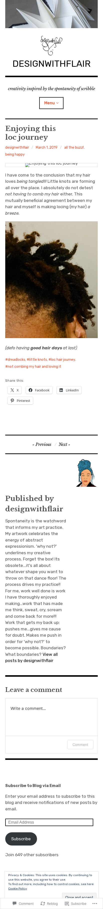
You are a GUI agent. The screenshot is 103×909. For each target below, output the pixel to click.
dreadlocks (16, 360)
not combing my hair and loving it (34, 366)
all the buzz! (74, 147)
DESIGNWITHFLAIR (51, 63)
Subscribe (21, 838)
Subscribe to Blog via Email (33, 785)
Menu (49, 103)
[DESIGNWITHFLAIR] (51, 14)
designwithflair (17, 147)
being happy (15, 154)
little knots (38, 360)
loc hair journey (63, 360)
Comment (80, 744)
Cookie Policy (17, 888)
